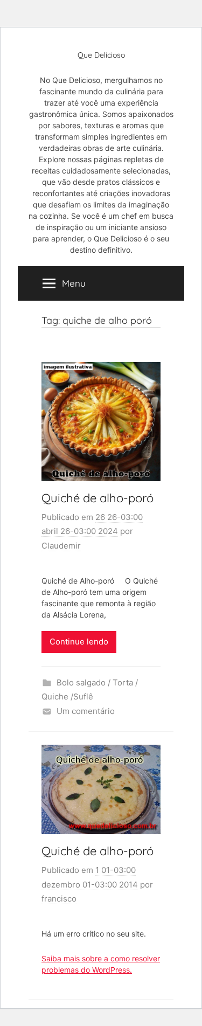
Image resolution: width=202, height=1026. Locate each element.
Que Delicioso (101, 55)
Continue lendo (79, 641)
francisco (58, 898)
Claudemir (61, 545)
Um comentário (86, 711)
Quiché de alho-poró (97, 497)
